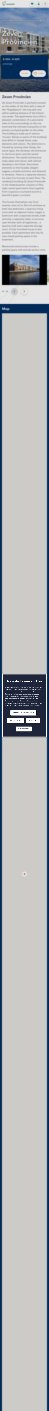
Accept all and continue (23, 712)
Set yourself (23, 728)
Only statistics (16, 720)
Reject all (33, 720)
